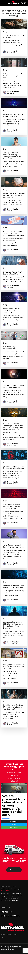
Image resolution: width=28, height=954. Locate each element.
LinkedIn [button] (3, 934)
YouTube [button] (3, 937)
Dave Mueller (13, 51)
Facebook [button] (9, 934)
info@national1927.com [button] (10, 916)
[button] (25, 3)
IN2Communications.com (7, 949)
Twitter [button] (15, 934)
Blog (5, 32)
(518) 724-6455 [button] (6, 912)
